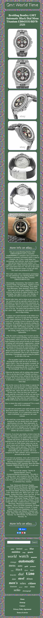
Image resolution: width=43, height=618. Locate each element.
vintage (13, 562)
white (12, 570)
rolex (23, 583)
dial (21, 574)
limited (19, 548)
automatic (26, 561)
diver (26, 570)
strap (23, 552)
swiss (12, 549)
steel (21, 578)
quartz (30, 552)
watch (24, 556)
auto (20, 565)
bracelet (13, 575)
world (12, 556)
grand (20, 587)
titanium (13, 586)
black (19, 569)
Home (22, 599)
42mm (32, 587)
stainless (16, 552)
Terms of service (22, 612)
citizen (32, 583)
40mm (29, 578)
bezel (32, 570)
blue (32, 548)
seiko (17, 590)
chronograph (27, 591)
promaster (33, 566)
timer (26, 587)
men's (13, 583)
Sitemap (22, 602)
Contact (22, 606)
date (14, 579)
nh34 (26, 549)
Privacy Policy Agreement (22, 609)
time (30, 574)
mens (12, 565)
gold (26, 566)
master (34, 557)
